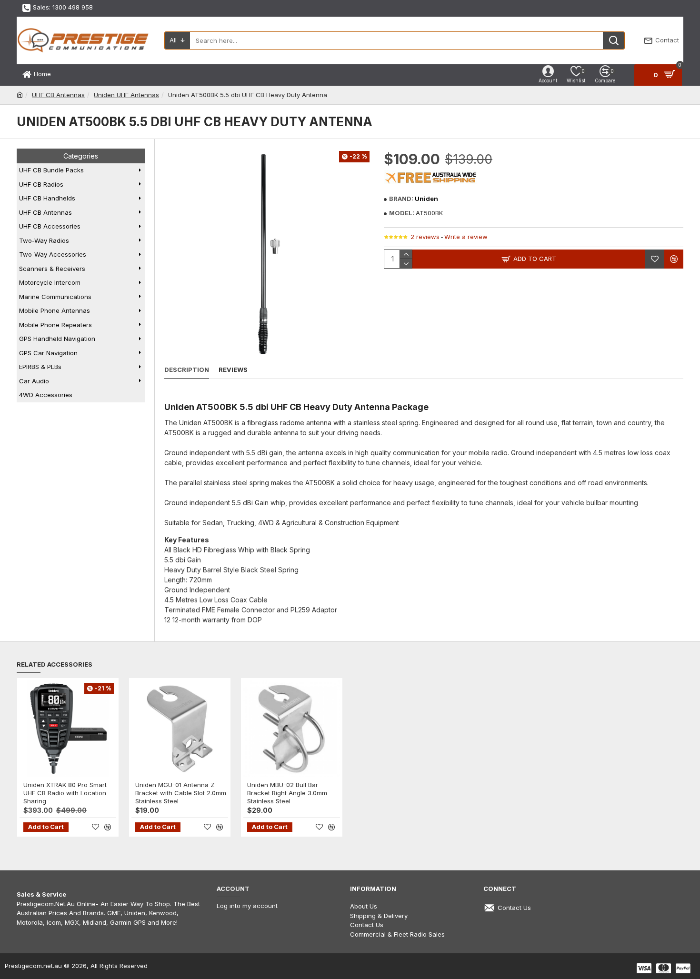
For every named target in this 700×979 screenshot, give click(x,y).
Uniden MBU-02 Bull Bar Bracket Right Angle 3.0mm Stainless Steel (287, 793)
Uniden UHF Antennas (126, 95)
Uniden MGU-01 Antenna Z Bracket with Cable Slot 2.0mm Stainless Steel (180, 793)
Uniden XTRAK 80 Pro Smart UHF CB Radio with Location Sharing (65, 793)
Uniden (426, 198)
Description (186, 369)
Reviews (233, 369)
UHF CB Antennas (58, 95)
